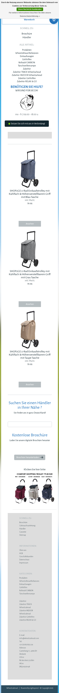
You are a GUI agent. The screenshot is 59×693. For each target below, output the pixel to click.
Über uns (22, 550)
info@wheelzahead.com (29, 638)
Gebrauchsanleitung (27, 526)
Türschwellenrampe (27, 66)
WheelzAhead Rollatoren (26, 53)
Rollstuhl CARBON (26, 62)
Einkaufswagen (27, 56)
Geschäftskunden (26, 557)
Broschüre (27, 33)
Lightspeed (34, 688)
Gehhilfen (27, 59)
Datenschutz (24, 560)
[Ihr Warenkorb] (29, 20)
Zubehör (27, 69)
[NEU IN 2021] (35, 505)
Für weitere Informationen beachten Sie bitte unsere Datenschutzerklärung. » (30, 14)
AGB (21, 553)
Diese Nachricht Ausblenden (30, 9)
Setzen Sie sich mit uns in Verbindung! (28, 123)
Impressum (23, 563)
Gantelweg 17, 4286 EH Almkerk (28, 651)
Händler (26, 37)
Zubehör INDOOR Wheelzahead (27, 75)
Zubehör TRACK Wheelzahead (27, 72)
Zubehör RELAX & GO (27, 81)
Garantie (22, 532)
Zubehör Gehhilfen (27, 78)
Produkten (27, 50)
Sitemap (22, 535)
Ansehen (30, 224)
